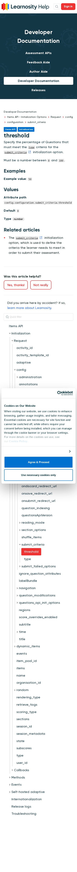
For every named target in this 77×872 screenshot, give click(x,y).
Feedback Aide (38, 62)
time (22, 632)
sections (22, 719)
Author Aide (38, 72)
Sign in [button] (68, 6)
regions (24, 610)
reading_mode (33, 522)
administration (30, 377)
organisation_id (28, 682)
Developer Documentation (38, 81)
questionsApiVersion (36, 515)
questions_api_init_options (39, 602)
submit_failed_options (38, 566)
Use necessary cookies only (38, 475)
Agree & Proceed (38, 462)
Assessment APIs (38, 53)
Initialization (20, 333)
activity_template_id (32, 355)
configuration (15, 122)
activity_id (24, 348)
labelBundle (28, 581)
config (69, 116)
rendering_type (28, 697)
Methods (18, 777)
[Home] (25, 6)
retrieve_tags (26, 704)
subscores (24, 748)
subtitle (25, 624)
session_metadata (30, 733)
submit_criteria (37, 122)
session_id (24, 726)
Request (56, 116)
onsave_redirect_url (36, 493)
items (20, 668)
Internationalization (26, 799)
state (20, 741)
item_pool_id (26, 661)
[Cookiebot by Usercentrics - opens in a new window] (57, 393)
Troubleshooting (23, 813)
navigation (27, 588)
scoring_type (26, 712)
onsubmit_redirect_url (38, 501)
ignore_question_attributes (40, 573)
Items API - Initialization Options (27, 116)
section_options (33, 530)
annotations (28, 384)
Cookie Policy (18, 441)
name (20, 675)
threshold (31, 551)
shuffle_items (31, 537)
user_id (21, 763)
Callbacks (21, 770)
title (22, 639)
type (27, 559)
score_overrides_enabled (38, 617)
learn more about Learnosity (29, 308)
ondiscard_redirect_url (39, 486)
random (22, 690)
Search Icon (57, 6)
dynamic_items (28, 646)
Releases (38, 90)
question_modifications (37, 595)
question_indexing (35, 508)
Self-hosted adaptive (28, 792)
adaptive (23, 362)
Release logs (21, 806)
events (21, 653)
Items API (16, 326)
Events (16, 784)
